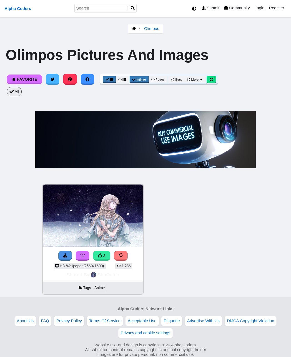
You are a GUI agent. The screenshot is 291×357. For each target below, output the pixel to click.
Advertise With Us (203, 321)
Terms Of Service (104, 321)
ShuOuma (108, 274)
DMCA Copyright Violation (250, 321)
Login (259, 8)
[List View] (122, 79)
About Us (25, 321)
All (16, 91)
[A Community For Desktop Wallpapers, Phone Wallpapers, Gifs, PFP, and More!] (134, 28)
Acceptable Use (142, 321)
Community (239, 8)
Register (276, 8)
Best (178, 79)
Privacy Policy (69, 321)
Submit (212, 8)
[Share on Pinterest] (70, 79)
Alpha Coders (18, 8)
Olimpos (151, 28)
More (195, 79)
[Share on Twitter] (53, 79)
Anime (99, 288)
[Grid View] (109, 79)
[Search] (133, 8)
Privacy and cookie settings (145, 333)
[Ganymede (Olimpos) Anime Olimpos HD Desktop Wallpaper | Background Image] (93, 245)
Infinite (141, 79)
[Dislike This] (121, 256)
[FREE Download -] (65, 256)
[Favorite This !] (82, 256)
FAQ (45, 321)
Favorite (26, 79)
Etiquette (172, 321)
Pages (160, 79)
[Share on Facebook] (87, 79)
